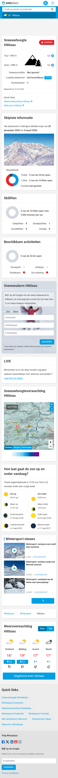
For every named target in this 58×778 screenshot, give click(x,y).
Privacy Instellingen (10, 773)
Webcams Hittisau (13, 105)
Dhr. (8, 311)
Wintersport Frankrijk (38, 713)
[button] (29, 426)
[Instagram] (19, 742)
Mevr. (16, 311)
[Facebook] (3, 742)
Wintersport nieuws (20, 539)
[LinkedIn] (11, 742)
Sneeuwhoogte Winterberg (15, 697)
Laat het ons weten (13, 378)
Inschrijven (9, 767)
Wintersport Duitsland (12, 702)
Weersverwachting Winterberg (16, 708)
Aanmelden (47, 342)
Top (50, 628)
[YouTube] (15, 742)
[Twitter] (7, 742)
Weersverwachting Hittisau (17, 101)
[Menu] (52, 3)
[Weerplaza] (10, 3)
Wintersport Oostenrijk (13, 713)
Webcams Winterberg (12, 724)
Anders (25, 311)
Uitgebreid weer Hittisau (29, 676)
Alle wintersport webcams (14, 719)
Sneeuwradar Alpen (41, 719)
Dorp (42, 628)
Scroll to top (53, 773)
